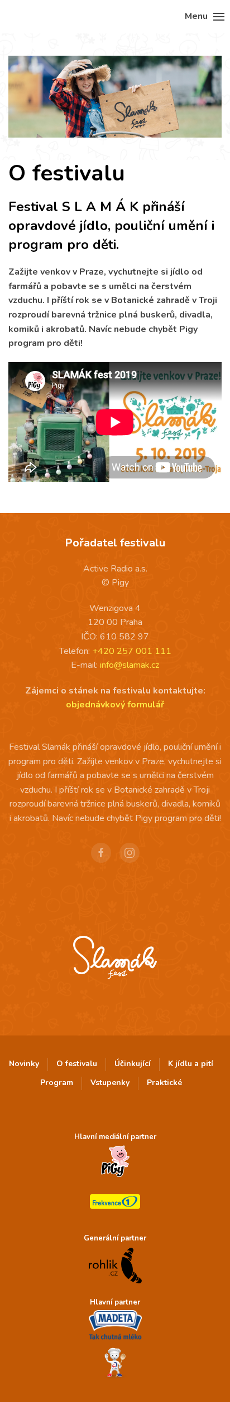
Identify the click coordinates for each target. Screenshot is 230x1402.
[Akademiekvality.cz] (115, 1363)
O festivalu (76, 1063)
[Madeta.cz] (115, 1325)
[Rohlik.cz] (115, 1265)
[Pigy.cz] (115, 1161)
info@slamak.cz (129, 665)
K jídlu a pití (190, 1063)
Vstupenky (110, 1082)
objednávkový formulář (115, 704)
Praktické (164, 1082)
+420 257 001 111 (131, 651)
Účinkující (132, 1063)
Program (56, 1082)
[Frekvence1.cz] (115, 1201)
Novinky (24, 1063)
